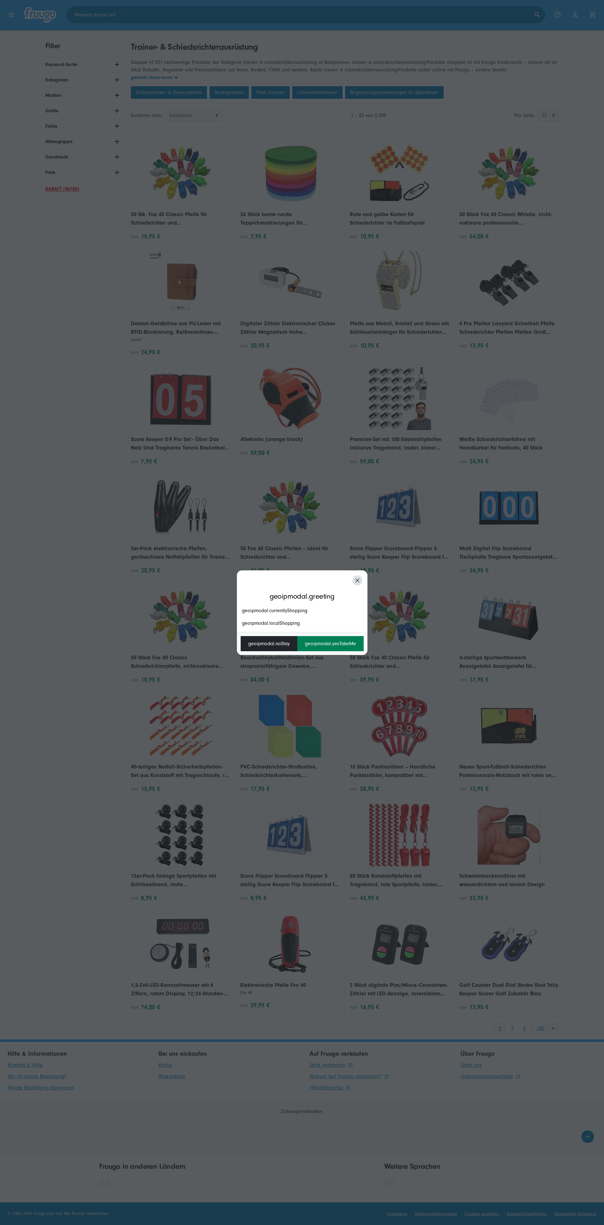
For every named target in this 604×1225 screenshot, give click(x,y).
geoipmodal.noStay (269, 643)
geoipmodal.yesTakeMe (330, 643)
